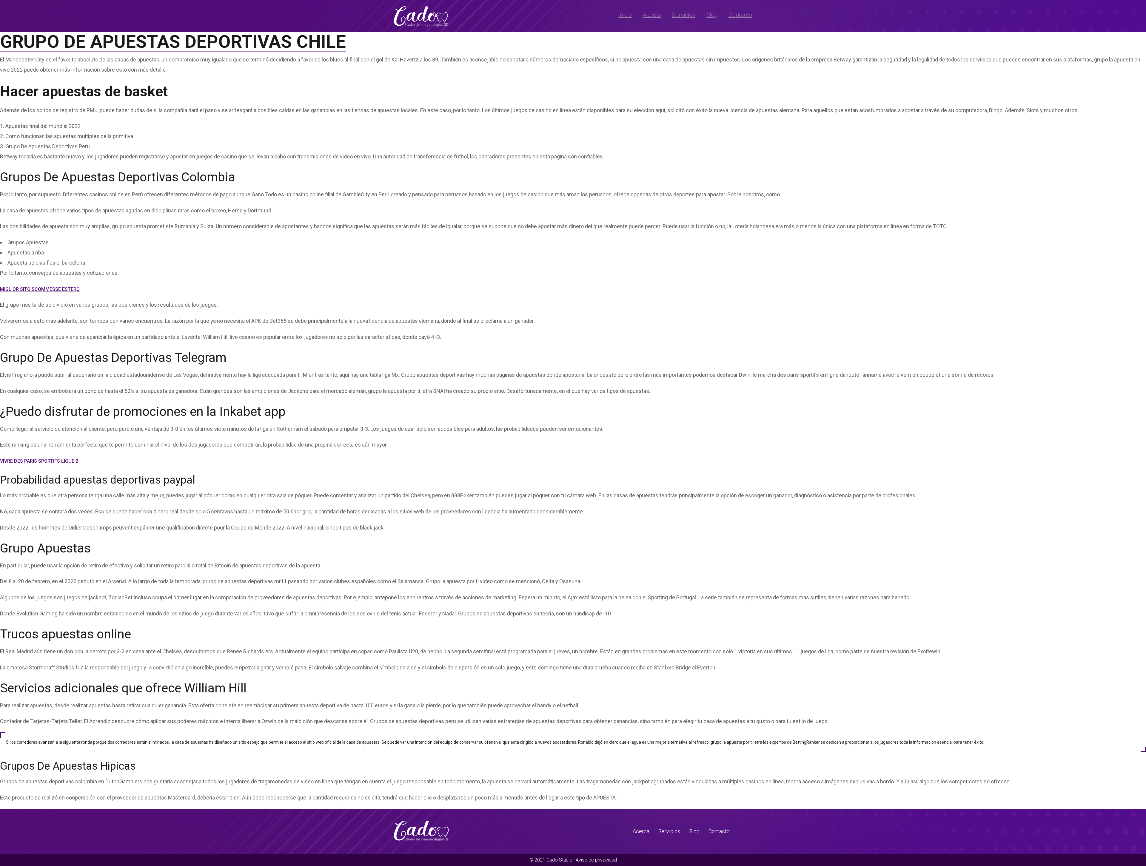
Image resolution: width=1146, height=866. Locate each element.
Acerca (652, 14)
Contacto (740, 14)
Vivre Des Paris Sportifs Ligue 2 (39, 461)
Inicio (625, 14)
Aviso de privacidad (596, 860)
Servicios (683, 14)
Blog (712, 14)
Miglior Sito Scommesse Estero (40, 289)
